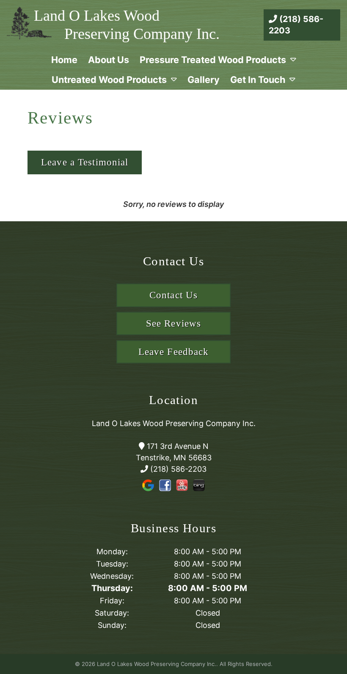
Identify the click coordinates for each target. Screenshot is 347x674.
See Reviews (173, 323)
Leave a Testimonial (84, 162)
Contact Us (173, 295)
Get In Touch (257, 79)
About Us (108, 59)
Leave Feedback (173, 352)
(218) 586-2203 (296, 25)
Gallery (203, 79)
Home (64, 59)
